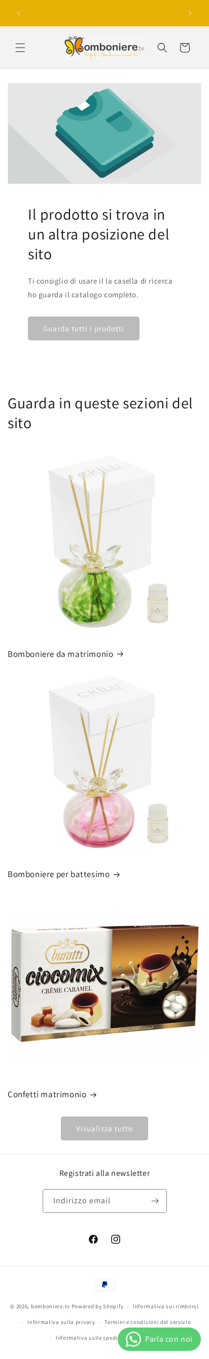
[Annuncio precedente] (19, 13)
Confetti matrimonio (47, 1094)
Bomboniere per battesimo (59, 874)
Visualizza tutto (104, 1128)
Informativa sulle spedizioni (93, 1337)
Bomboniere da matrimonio (60, 653)
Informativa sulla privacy (61, 1322)
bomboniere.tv (50, 1306)
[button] (20, 48)
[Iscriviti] (155, 1201)
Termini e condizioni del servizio (147, 1322)
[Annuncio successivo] (190, 13)
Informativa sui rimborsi (166, 1306)
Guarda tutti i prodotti (83, 328)
